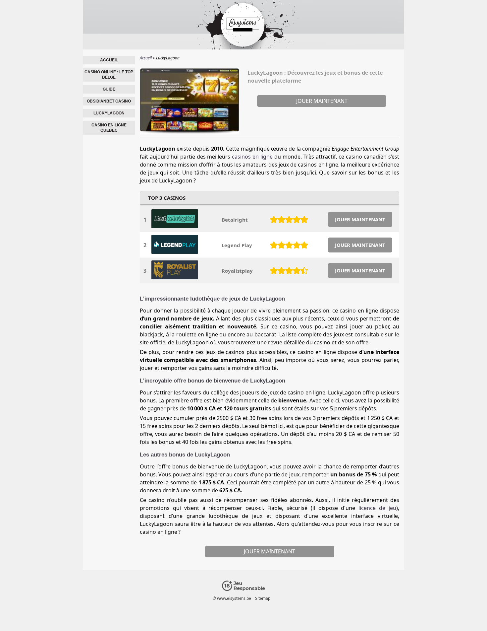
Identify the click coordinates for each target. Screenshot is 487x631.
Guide (109, 89)
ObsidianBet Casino (109, 101)
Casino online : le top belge (108, 75)
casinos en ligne (252, 156)
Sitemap (262, 598)
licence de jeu (377, 508)
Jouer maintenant (322, 101)
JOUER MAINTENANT (360, 219)
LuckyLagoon (109, 113)
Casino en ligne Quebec (109, 128)
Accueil (109, 60)
